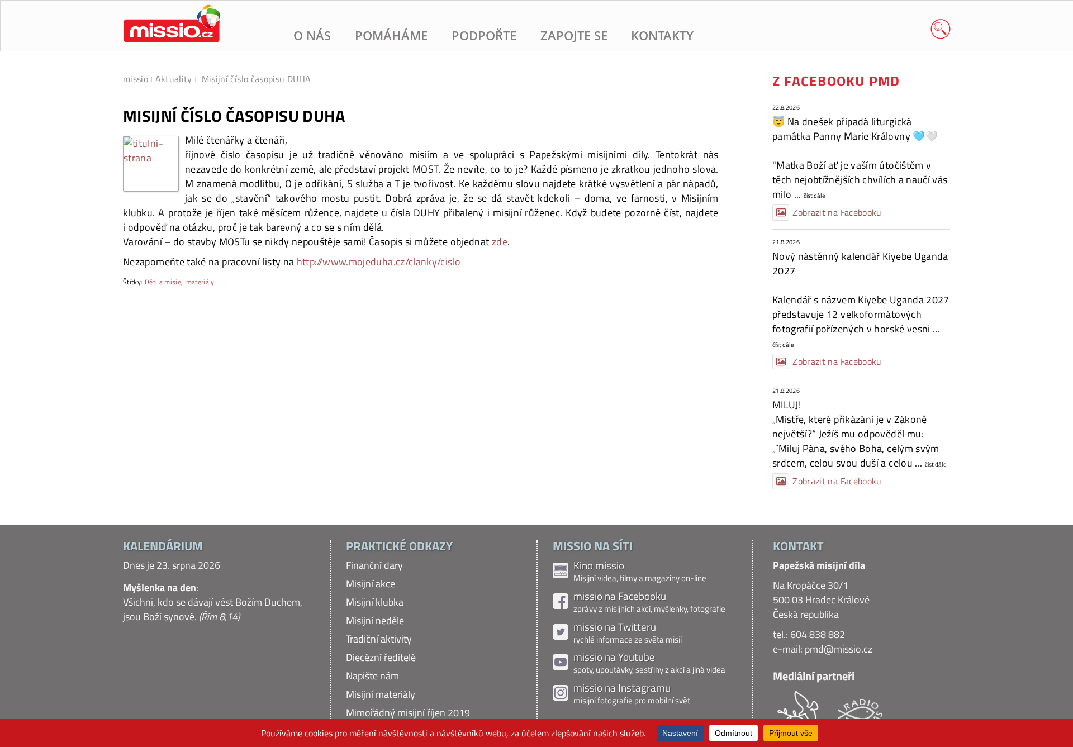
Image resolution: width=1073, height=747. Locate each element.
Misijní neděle (375, 620)
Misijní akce (370, 583)
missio (135, 78)
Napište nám (372, 675)
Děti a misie (163, 282)
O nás (312, 35)
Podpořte (484, 35)
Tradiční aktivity (379, 638)
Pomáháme (391, 35)
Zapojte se (573, 35)
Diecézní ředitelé (381, 657)
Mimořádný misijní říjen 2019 (408, 712)
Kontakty (662, 35)
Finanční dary (374, 565)
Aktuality (173, 78)
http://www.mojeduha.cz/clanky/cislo (379, 261)
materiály (200, 282)
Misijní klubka (374, 602)
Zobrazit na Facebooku (837, 212)
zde (499, 241)
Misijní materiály (380, 694)
